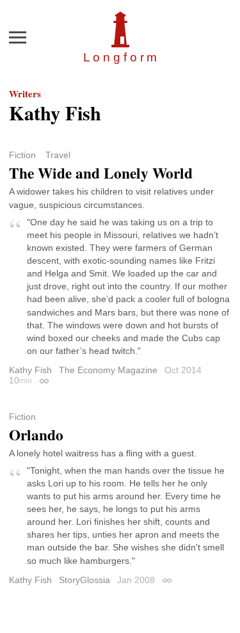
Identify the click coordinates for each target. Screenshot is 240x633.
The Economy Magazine (108, 370)
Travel (57, 154)
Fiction (22, 154)
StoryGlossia (84, 580)
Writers (25, 93)
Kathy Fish (30, 370)
